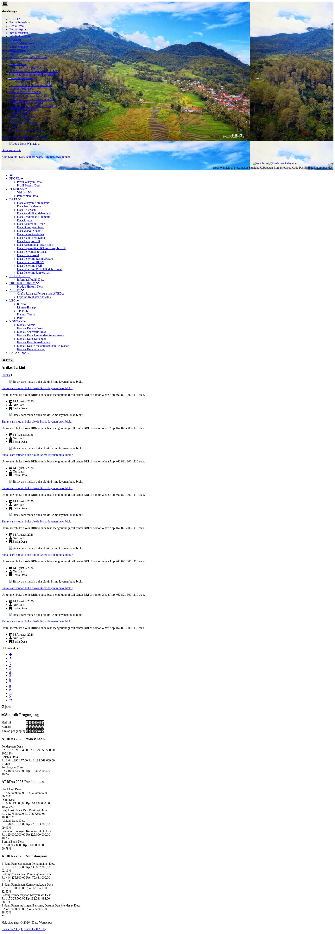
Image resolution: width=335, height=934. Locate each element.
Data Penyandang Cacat (32, 251)
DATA (13, 199)
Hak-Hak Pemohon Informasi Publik (31, 74)
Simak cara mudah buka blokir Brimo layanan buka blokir (37, 388)
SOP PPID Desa (19, 60)
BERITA (15, 19)
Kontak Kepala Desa (30, 328)
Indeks (6, 375)
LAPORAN (16, 81)
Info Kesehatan (18, 32)
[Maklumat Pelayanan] (266, 163)
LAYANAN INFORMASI (26, 67)
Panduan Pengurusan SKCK (26, 102)
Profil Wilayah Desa (29, 182)
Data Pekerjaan (26, 209)
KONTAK (16, 127)
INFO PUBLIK (19, 276)
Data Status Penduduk (30, 234)
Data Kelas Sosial (28, 255)
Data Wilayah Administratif (33, 203)
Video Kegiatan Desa (22, 46)
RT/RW (22, 304)
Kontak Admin (26, 325)
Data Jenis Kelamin (29, 206)
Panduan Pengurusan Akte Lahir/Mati (32, 99)
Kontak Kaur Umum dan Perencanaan (40, 335)
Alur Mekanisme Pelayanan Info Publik (33, 71)
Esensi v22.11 (10, 929)
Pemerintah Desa (27, 196)
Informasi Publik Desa (30, 279)
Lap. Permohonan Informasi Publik (30, 85)
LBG (12, 300)
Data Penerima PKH (29, 265)
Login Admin (36, 137)
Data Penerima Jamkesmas (33, 272)
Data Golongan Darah (30, 227)
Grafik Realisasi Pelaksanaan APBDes (40, 293)
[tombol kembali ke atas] (3, 916)
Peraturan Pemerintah (22, 116)
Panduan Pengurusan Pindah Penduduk (33, 106)
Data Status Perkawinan (31, 237)
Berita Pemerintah (20, 22)
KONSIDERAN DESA (24, 109)
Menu (8, 359)
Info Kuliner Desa (20, 36)
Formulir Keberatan (21, 78)
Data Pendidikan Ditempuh (33, 216)
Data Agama (24, 220)
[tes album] (244, 163)
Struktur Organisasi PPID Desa (28, 57)
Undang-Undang (19, 113)
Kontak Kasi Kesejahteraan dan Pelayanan (43, 345)
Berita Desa (16, 25)
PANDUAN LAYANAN (25, 92)
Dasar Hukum (18, 64)
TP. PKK (22, 311)
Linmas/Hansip (26, 307)
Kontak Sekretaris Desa (31, 331)
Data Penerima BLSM (30, 262)
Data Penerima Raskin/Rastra (35, 258)
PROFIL (15, 178)
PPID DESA (17, 50)
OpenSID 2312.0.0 (33, 929)
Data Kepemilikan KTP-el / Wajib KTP (41, 248)
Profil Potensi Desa (29, 185)
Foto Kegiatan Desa (21, 43)
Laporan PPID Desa (21, 88)
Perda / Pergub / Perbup (23, 123)
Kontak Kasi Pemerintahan (33, 342)
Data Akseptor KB (28, 241)
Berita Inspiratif (18, 29)
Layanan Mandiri (12, 137)
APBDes (15, 290)
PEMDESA (17, 189)
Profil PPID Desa (20, 53)
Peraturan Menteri (20, 120)
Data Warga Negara (29, 230)
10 (10, 693)
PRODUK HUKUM (22, 283)
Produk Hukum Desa (30, 286)
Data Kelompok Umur (31, 223)
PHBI (20, 318)
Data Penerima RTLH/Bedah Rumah (39, 269)
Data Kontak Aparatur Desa (26, 130)
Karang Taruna (26, 314)
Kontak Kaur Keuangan (32, 338)
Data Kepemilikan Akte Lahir (35, 244)
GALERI (15, 39)
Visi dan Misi (25, 192)
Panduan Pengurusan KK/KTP (28, 95)
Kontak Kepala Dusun (31, 349)
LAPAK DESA (19, 352)
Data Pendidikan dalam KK (34, 213)
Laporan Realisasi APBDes (34, 297)
